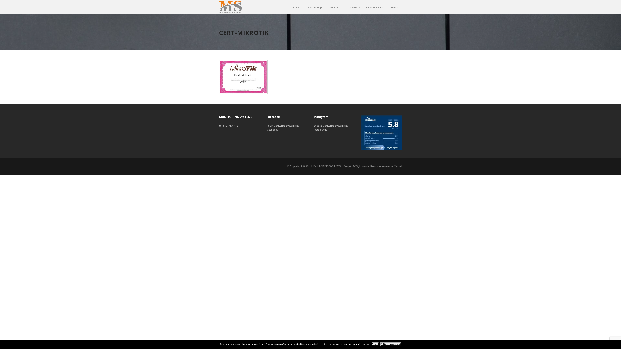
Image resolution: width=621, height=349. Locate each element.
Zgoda (375, 344)
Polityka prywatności (391, 344)
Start (297, 7)
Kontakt (395, 7)
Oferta (334, 7)
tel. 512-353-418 (228, 125)
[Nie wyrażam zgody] (617, 344)
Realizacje (315, 7)
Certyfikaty (374, 7)
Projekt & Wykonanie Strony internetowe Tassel (372, 166)
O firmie (354, 7)
